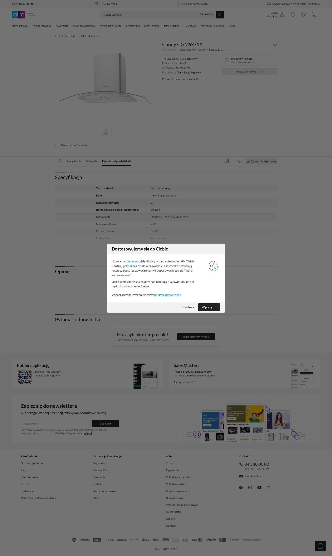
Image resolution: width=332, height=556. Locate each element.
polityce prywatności (168, 294)
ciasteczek (132, 261)
